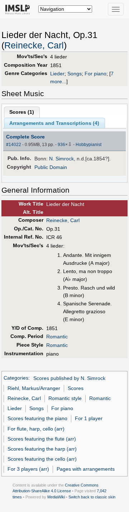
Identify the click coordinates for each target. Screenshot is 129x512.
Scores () (21, 112)
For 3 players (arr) (28, 469)
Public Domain (50, 167)
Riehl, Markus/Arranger (34, 388)
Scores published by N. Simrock (69, 378)
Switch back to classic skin (91, 497)
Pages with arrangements (86, 469)
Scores (75, 388)
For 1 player (88, 418)
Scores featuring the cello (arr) (42, 459)
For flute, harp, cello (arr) (36, 429)
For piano (95, 73)
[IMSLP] (19, 9)
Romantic (57, 336)
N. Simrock (61, 158)
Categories (16, 378)
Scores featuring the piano (37, 418)
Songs (74, 73)
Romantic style (65, 398)
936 (61, 144)
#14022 (13, 144)
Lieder (57, 73)
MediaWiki (56, 497)
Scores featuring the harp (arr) (42, 449)
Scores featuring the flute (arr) (42, 439)
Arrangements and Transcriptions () (54, 123)
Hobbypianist (88, 144)
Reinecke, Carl (34, 45)
